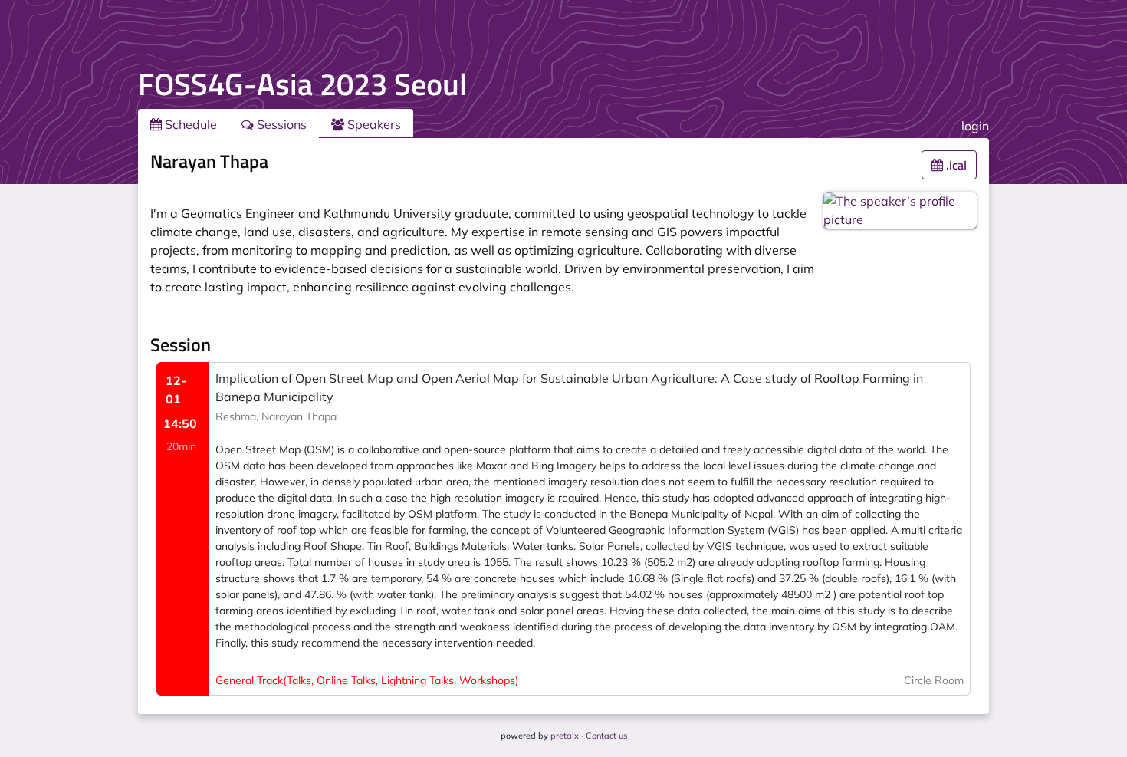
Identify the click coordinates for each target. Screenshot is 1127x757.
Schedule (189, 124)
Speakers (372, 124)
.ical (955, 165)
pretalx (564, 735)
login (975, 125)
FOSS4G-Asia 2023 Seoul (302, 84)
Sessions (280, 124)
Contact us (606, 735)
